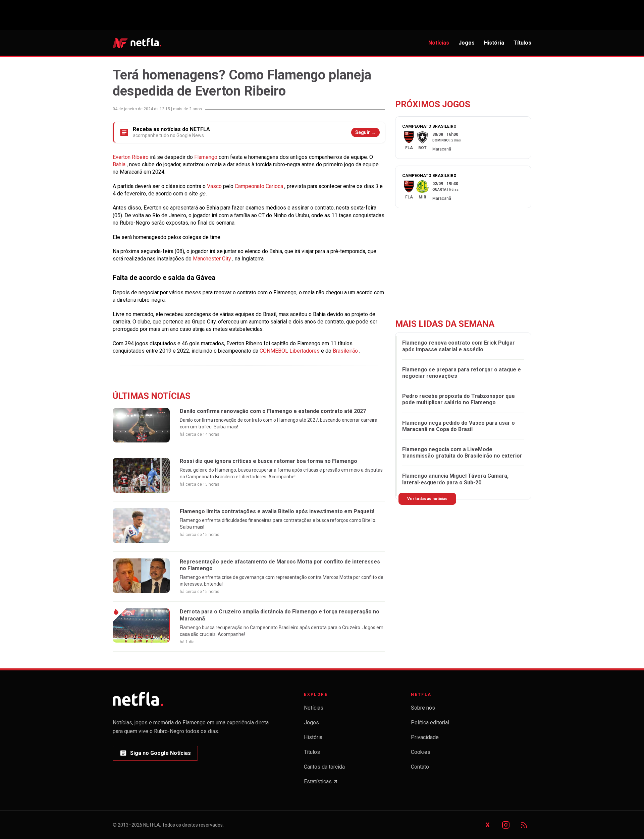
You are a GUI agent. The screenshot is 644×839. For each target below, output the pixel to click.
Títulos (522, 43)
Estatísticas (321, 783)
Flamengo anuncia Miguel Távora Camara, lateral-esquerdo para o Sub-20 (455, 479)
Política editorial (430, 722)
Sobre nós (423, 708)
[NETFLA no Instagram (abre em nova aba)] (505, 825)
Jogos (467, 43)
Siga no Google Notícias (155, 755)
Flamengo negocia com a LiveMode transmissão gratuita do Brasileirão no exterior (462, 452)
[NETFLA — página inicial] (137, 43)
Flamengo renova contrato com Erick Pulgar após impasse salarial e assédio (458, 346)
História (494, 43)
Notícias (438, 43)
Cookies (420, 752)
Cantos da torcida (324, 767)
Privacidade (425, 737)
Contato (420, 767)
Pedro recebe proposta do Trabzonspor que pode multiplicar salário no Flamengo (458, 399)
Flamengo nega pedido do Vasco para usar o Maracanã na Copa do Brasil (458, 426)
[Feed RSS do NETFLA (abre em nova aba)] (524, 825)
